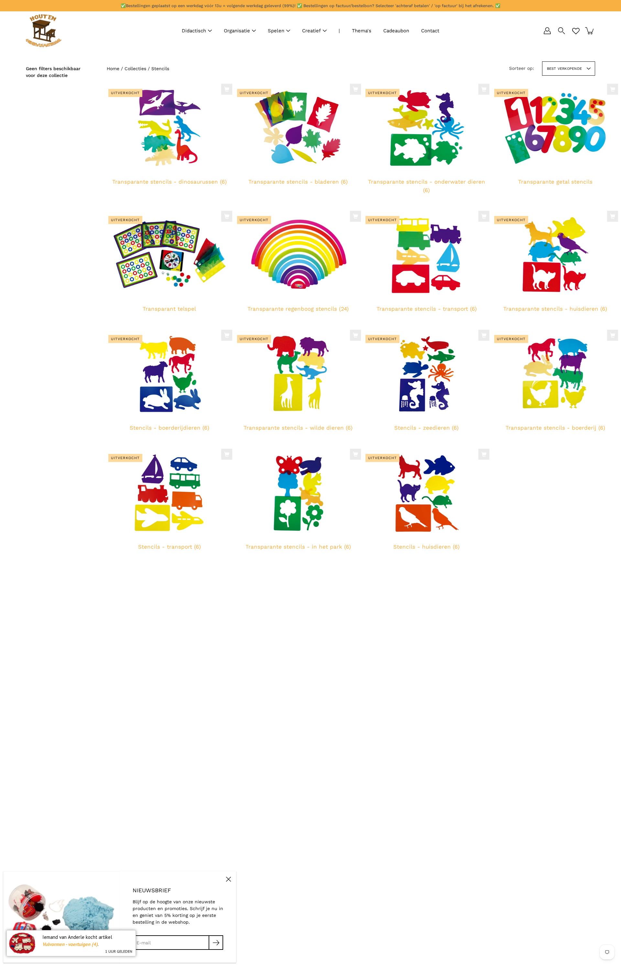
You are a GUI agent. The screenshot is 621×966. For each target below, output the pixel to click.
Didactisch (194, 31)
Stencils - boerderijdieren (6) (169, 427)
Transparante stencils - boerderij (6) (555, 427)
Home (113, 68)
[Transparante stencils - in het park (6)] (298, 492)
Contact (430, 31)
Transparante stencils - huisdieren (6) (555, 309)
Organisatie (237, 31)
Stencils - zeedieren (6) (426, 427)
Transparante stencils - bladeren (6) (298, 181)
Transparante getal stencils (555, 181)
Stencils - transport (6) (169, 546)
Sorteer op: (521, 68)
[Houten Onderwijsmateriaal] (43, 31)
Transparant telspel (169, 309)
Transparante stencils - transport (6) (426, 309)
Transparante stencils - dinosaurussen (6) (169, 181)
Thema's (361, 31)
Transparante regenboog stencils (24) (298, 309)
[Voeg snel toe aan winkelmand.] (226, 89)
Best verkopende (564, 69)
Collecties (135, 68)
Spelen (276, 31)
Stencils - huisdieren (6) (426, 546)
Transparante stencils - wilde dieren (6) (298, 427)
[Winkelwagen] (590, 31)
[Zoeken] (561, 31)
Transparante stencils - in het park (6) (298, 546)
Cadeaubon (396, 31)
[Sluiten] (228, 879)
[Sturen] (216, 942)
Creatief (311, 31)
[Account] (547, 31)
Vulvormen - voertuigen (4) (70, 944)
